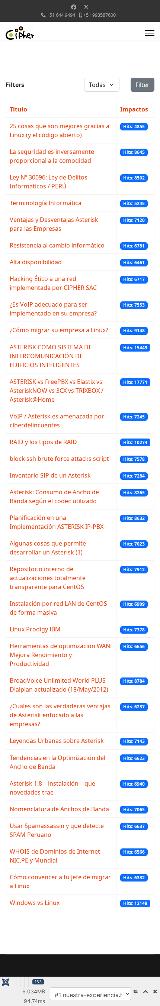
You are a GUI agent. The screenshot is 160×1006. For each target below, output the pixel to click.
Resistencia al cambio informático (57, 245)
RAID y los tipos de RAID (43, 442)
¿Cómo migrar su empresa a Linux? (59, 330)
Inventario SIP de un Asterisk (50, 475)
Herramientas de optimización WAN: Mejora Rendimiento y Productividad (61, 655)
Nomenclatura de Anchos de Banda (59, 809)
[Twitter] (86, 6)
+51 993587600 (99, 15)
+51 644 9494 (61, 15)
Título (18, 109)
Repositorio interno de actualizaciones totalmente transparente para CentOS (48, 578)
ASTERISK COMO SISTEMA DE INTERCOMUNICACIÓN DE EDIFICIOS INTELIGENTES (51, 356)
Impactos (134, 109)
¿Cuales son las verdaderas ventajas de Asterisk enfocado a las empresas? (60, 715)
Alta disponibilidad (36, 262)
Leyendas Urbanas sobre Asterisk (57, 741)
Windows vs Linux (35, 903)
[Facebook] (73, 6)
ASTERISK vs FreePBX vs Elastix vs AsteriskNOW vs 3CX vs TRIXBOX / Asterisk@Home (56, 391)
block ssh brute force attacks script (59, 459)
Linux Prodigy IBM (35, 629)
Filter (142, 85)
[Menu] (149, 33)
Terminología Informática (45, 203)
